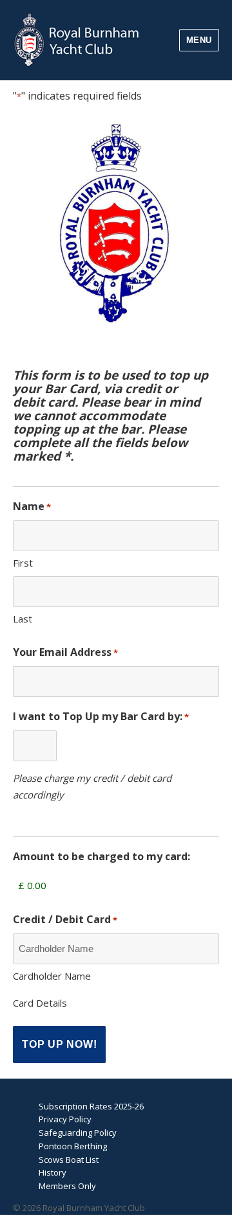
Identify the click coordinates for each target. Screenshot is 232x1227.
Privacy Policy (65, 1119)
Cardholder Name (52, 975)
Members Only (67, 1186)
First (23, 562)
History (52, 1172)
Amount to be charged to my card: (101, 856)
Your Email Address (65, 652)
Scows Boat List (69, 1159)
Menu (199, 40)
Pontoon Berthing (73, 1146)
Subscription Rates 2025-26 (91, 1106)
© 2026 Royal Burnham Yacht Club (79, 1208)
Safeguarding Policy (78, 1132)
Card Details (40, 1002)
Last (22, 618)
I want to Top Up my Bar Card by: (101, 716)
